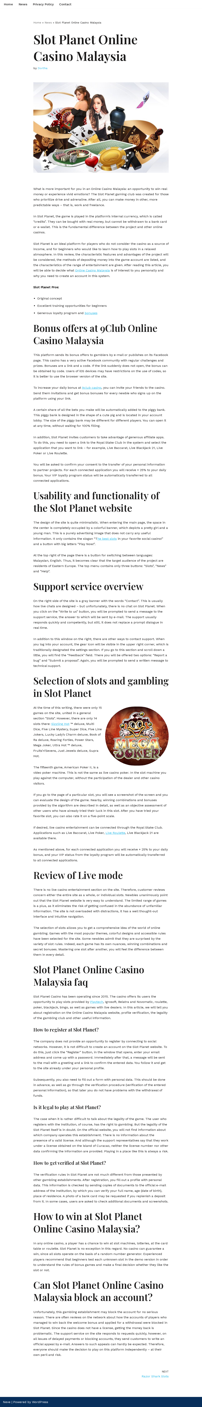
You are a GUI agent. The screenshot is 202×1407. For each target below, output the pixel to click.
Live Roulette (115, 833)
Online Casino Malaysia (92, 270)
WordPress (40, 1402)
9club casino (91, 388)
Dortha (42, 68)
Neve (6, 1402)
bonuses (91, 313)
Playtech (96, 1002)
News (23, 4)
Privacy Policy (43, 4)
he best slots (107, 539)
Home (8, 4)
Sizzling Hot (60, 724)
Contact (65, 4)
